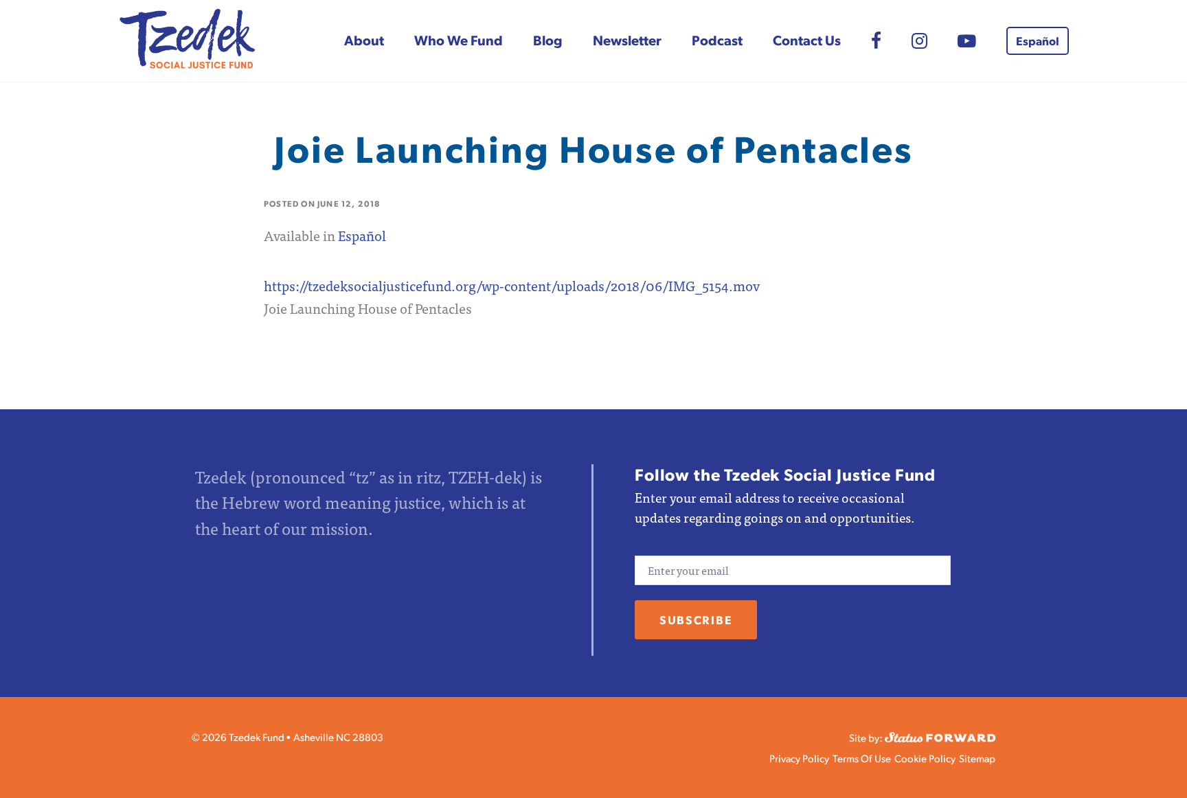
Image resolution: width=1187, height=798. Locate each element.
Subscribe (695, 619)
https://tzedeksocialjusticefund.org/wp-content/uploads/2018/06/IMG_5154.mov (512, 285)
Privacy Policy (799, 757)
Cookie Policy (925, 757)
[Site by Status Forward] (940, 735)
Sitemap (977, 757)
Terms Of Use (862, 757)
